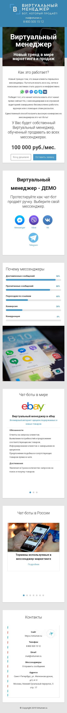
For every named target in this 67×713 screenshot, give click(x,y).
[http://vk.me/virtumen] (48, 220)
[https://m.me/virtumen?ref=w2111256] (20, 220)
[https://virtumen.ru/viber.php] (34, 220)
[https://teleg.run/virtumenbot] (33, 238)
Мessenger (19, 227)
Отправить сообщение (33, 666)
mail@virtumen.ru (34, 18)
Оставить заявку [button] (44, 157)
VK (47, 227)
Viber (33, 227)
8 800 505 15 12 (33, 21)
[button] (21, 157)
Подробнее (33, 564)
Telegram (33, 245)
